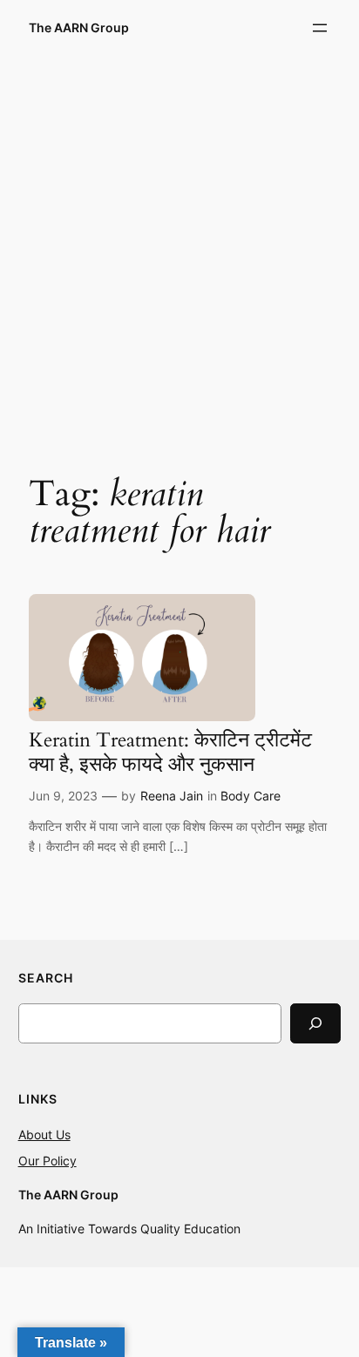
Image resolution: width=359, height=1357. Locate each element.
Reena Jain (171, 795)
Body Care (250, 795)
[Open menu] (319, 27)
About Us (44, 1134)
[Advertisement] (179, 251)
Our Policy (47, 1160)
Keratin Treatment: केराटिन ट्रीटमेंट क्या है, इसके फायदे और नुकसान (170, 752)
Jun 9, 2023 (63, 795)
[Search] (315, 1023)
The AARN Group (79, 27)
